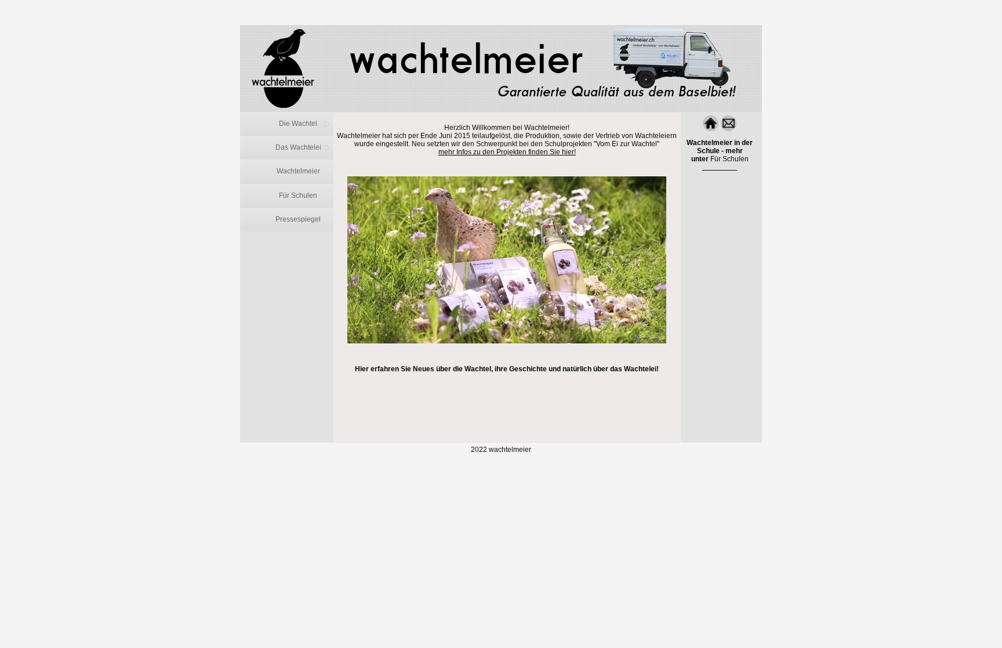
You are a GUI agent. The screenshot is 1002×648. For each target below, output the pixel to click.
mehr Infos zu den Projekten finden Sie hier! (507, 152)
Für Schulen (729, 159)
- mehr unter (720, 151)
